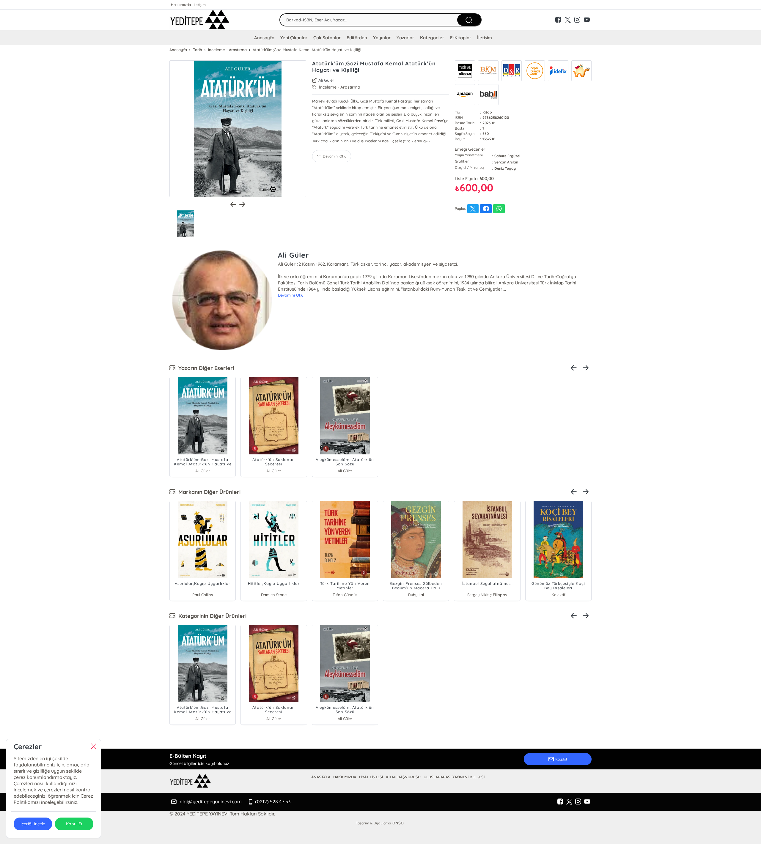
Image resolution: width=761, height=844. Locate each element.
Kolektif (558, 594)
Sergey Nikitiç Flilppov (487, 594)
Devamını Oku (290, 295)
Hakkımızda (181, 4)
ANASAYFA (320, 776)
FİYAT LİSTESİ (371, 776)
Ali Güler (326, 80)
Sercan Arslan (506, 162)
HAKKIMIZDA (344, 776)
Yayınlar (381, 37)
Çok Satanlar (327, 37)
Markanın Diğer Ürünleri (207, 492)
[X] (569, 802)
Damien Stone (274, 594)
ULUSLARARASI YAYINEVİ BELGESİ (454, 776)
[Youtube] (587, 802)
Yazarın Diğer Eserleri (204, 368)
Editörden (357, 37)
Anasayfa (264, 37)
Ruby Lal (416, 594)
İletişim (200, 4)
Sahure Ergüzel (507, 156)
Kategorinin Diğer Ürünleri (210, 615)
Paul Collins (202, 594)
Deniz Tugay (505, 168)
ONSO (398, 823)
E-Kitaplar (460, 37)
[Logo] (199, 20)
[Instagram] (578, 802)
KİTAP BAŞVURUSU (403, 776)
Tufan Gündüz (345, 594)
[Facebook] (560, 802)
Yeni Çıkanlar (293, 37)
